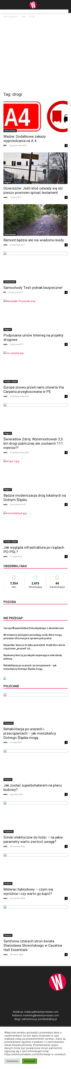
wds (5, 197)
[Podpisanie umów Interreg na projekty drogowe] (35, 315)
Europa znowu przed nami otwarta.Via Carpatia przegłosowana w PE (33, 389)
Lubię (14, 575)
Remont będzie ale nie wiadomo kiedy (33, 240)
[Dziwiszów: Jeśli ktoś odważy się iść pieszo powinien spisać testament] (35, 168)
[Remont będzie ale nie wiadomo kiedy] (35, 220)
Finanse (7, 779)
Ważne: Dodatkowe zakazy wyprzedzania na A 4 (24, 138)
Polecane (8, 723)
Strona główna (10, 16)
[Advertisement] (35, 55)
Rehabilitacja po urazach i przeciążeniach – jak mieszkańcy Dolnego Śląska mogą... (29, 733)
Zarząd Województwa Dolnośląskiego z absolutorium (33, 628)
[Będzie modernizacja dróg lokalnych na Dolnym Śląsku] (35, 475)
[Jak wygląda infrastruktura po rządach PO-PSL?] (35, 527)
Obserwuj (35, 575)
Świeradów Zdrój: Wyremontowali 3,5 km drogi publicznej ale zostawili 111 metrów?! (33, 443)
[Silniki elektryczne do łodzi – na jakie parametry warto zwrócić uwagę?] (35, 817)
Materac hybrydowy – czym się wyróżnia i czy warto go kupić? (28, 891)
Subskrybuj (57, 575)
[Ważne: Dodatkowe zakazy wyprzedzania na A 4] (35, 116)
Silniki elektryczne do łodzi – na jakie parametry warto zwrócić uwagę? (33, 839)
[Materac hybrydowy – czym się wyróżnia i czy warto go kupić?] (35, 869)
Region (7, 182)
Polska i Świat (10, 381)
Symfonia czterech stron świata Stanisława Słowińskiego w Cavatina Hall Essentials (32, 945)
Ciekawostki (9, 282)
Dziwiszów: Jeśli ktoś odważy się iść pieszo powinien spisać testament (33, 190)
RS (4, 292)
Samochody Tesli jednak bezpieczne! (32, 288)
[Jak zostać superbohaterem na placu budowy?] (35, 765)
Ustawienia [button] (12, 1061)
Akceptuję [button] (29, 1061)
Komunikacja (10, 130)
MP (5, 145)
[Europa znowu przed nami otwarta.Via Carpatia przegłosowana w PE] (35, 367)
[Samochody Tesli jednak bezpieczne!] (35, 267)
